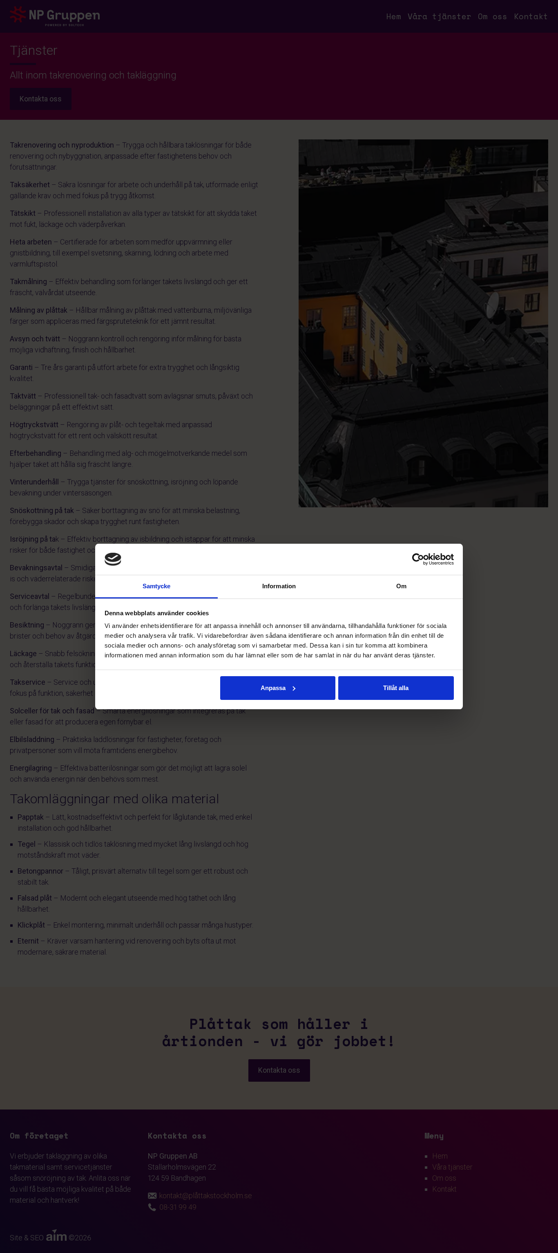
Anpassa (273, 687)
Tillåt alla (395, 687)
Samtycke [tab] (157, 586)
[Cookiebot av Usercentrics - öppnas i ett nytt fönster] (418, 559)
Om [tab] (401, 586)
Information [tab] (279, 586)
